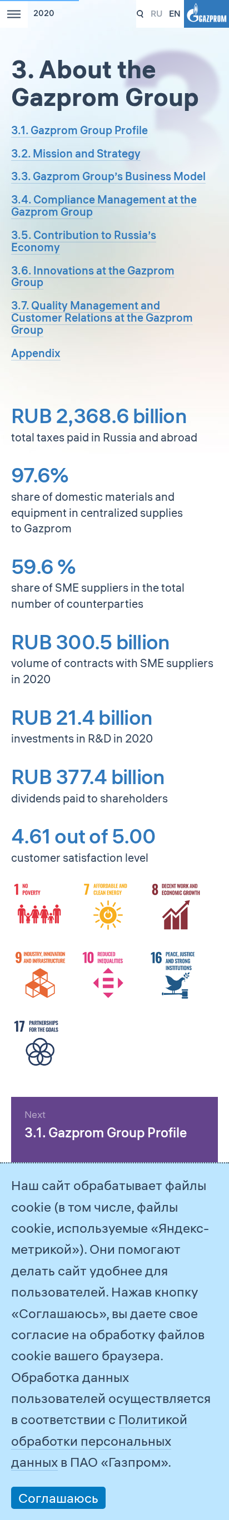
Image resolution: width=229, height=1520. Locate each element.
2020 (43, 13)
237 (140, 14)
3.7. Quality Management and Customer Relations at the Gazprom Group (102, 317)
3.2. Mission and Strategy (76, 153)
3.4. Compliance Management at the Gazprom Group (104, 205)
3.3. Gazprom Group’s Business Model (108, 176)
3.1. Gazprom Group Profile (79, 130)
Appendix (36, 353)
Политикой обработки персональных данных (99, 1440)
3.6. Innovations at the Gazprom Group (93, 276)
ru (156, 13)
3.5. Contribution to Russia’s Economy (83, 241)
